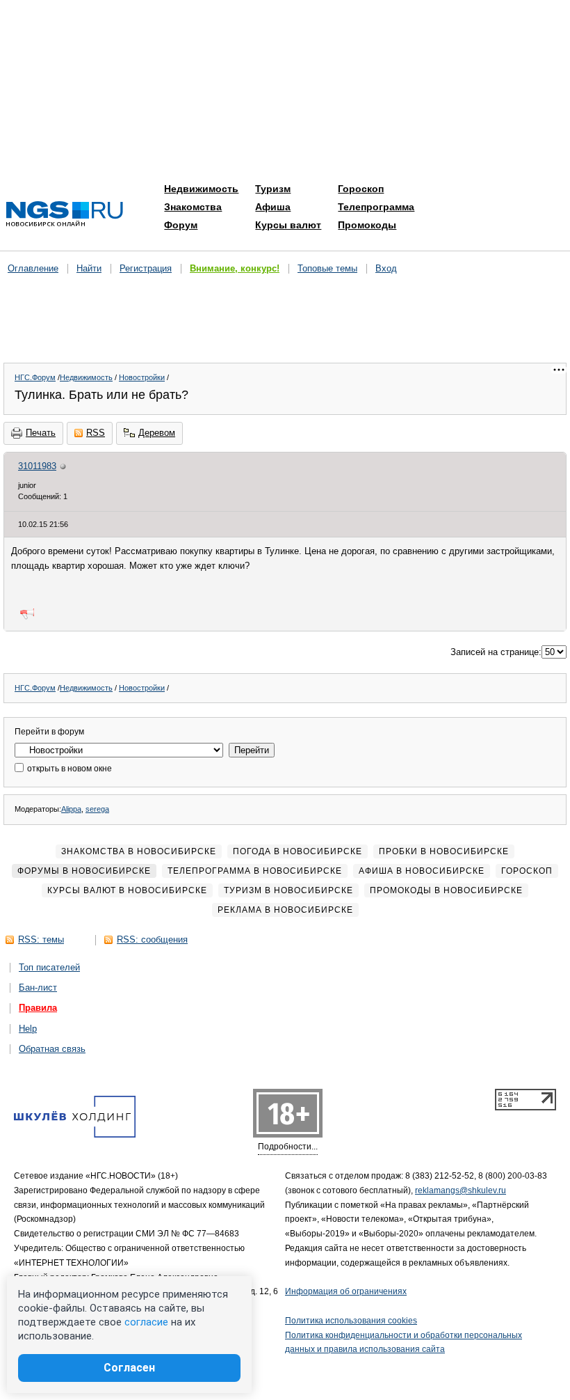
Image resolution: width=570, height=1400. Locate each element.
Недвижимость (201, 188)
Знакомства (193, 206)
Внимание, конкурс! (234, 268)
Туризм (273, 188)
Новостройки (142, 377)
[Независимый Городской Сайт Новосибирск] (64, 214)
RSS (95, 432)
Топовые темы (327, 268)
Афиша (273, 206)
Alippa (71, 809)
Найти (88, 268)
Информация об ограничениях (346, 1291)
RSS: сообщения (152, 939)
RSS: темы (41, 939)
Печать (41, 432)
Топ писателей (49, 967)
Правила (38, 1007)
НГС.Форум (35, 377)
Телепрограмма (376, 206)
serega (97, 809)
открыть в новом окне (68, 768)
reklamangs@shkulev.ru (460, 1190)
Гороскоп (361, 188)
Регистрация (146, 268)
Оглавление (33, 268)
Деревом (156, 432)
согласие (146, 1322)
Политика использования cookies (351, 1321)
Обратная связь (52, 1049)
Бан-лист (38, 987)
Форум (180, 224)
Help (28, 1028)
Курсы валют (288, 224)
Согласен (129, 1367)
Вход (386, 268)
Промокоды (367, 224)
